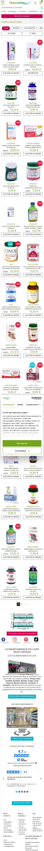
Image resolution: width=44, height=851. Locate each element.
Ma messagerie (8, 821)
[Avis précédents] (3, 779)
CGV (5, 840)
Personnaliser (20, 451)
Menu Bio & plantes (22, 16)
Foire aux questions (22, 833)
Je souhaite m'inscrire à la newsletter (22, 633)
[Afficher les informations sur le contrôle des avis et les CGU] (36, 763)
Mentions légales (9, 842)
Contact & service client (23, 829)
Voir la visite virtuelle (22, 739)
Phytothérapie (33, 11)
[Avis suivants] (40, 779)
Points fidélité (8, 832)
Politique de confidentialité (9, 845)
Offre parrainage (8, 829)
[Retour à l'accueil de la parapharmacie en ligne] (20, 3)
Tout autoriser (22, 443)
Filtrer (12, 33)
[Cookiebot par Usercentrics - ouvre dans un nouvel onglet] (31, 398)
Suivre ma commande (7, 825)
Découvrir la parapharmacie (22, 696)
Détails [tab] (20, 405)
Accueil (3, 11)
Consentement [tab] (8, 405)
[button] (35, 3)
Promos (16, 28)
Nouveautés (29, 28)
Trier (33, 33)
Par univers (22, 11)
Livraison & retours (22, 825)
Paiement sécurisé (22, 821)
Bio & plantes (12, 11)
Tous (6, 28)
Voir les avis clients (22, 803)
